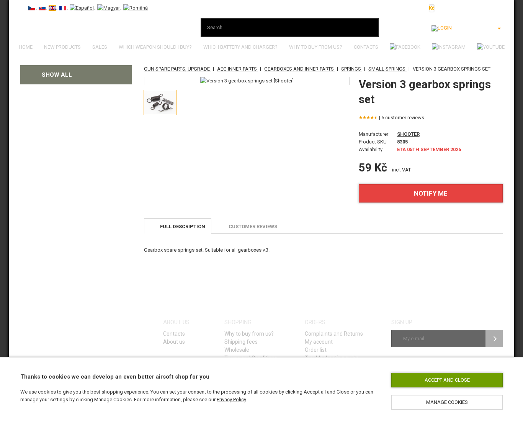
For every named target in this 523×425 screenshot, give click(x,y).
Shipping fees (241, 342)
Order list (316, 350)
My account (319, 342)
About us (174, 342)
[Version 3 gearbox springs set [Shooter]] (247, 81)
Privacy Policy (231, 399)
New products (62, 47)
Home (26, 47)
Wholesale (236, 350)
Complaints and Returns (334, 334)
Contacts (366, 47)
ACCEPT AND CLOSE (447, 380)
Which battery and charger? (240, 47)
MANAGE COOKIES (447, 402)
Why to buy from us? (315, 47)
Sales (99, 47)
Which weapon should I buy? (155, 47)
